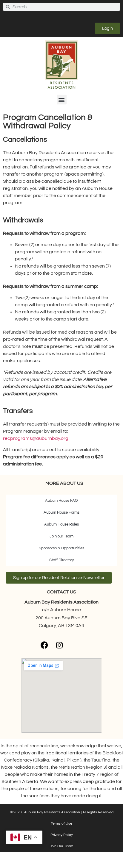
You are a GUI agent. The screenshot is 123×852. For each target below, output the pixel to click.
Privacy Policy (61, 835)
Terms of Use (61, 824)
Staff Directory (61, 560)
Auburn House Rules (61, 524)
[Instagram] (59, 644)
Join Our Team (61, 846)
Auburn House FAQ (61, 500)
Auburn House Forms (61, 512)
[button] (62, 99)
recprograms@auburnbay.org (35, 438)
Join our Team (61, 536)
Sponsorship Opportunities (61, 548)
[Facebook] (44, 644)
